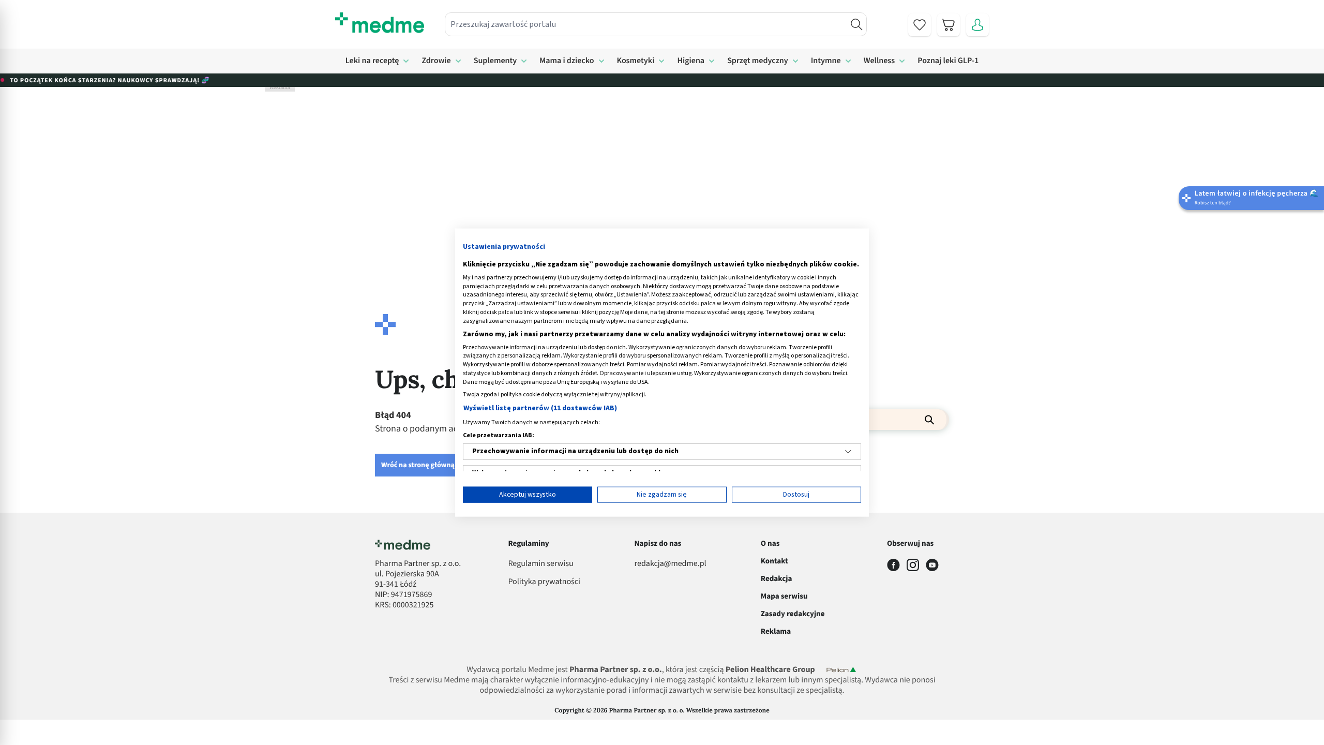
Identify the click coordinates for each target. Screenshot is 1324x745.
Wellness (879, 61)
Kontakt (774, 561)
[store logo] (379, 22)
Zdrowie (436, 61)
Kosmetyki (636, 61)
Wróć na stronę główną (418, 465)
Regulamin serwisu (540, 564)
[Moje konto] (977, 24)
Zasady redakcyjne (793, 614)
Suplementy (495, 61)
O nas (770, 543)
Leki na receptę (372, 61)
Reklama (776, 631)
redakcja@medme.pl (670, 564)
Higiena (690, 61)
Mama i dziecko (566, 61)
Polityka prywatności (544, 582)
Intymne (826, 61)
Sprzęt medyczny (757, 61)
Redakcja (776, 579)
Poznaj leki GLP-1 (948, 61)
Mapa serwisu (784, 596)
